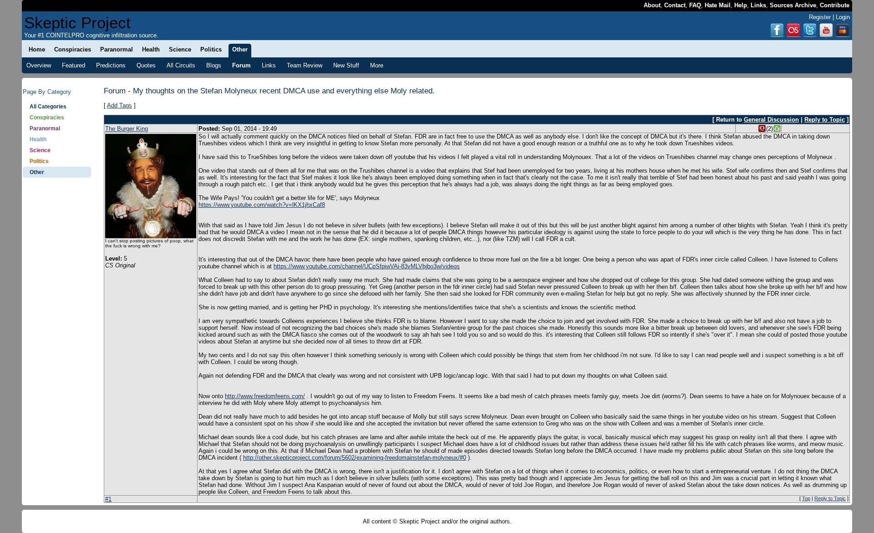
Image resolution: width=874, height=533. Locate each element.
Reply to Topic (824, 119)
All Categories (48, 106)
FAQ (695, 5)
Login (843, 17)
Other (37, 172)
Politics (39, 161)
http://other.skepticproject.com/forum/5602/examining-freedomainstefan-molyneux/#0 (354, 457)
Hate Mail (718, 5)
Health (38, 139)
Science (40, 150)
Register (820, 17)
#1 (108, 499)
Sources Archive (793, 5)
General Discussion (771, 119)
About (652, 5)
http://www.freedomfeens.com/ (265, 396)
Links (758, 5)
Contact (675, 5)
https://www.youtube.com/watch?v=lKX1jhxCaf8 (261, 204)
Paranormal (45, 128)
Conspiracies (47, 117)
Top (806, 498)
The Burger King (126, 128)
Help (740, 5)
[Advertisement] (57, 323)
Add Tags (119, 105)
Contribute (834, 5)
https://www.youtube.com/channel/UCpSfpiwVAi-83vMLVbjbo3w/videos (367, 266)
